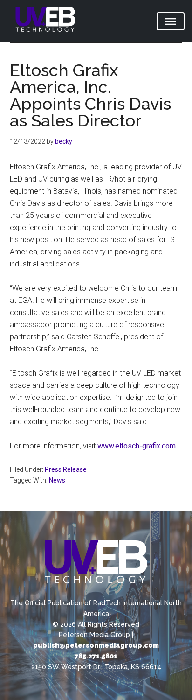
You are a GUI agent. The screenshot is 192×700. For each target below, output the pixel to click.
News (57, 480)
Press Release (66, 469)
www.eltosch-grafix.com (136, 445)
